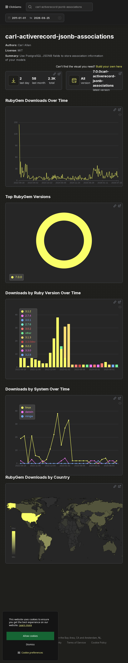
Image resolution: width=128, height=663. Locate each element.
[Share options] (54, 74)
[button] (30, 652)
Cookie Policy (98, 642)
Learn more (25, 625)
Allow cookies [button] (30, 635)
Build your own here (109, 66)
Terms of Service (76, 642)
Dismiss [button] (30, 644)
